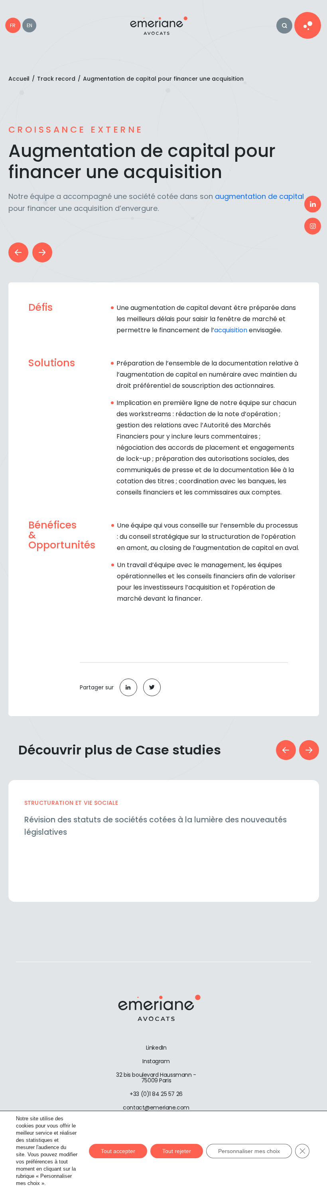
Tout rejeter (176, 1151)
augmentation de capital (258, 196)
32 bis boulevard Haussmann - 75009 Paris (156, 1077)
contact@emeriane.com (156, 1108)
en (29, 25)
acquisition (230, 330)
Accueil (19, 79)
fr (13, 25)
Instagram (155, 1061)
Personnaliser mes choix (249, 1151)
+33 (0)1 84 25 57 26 (156, 1094)
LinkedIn (156, 1048)
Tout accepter (118, 1151)
